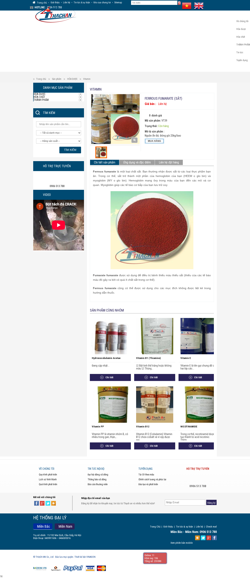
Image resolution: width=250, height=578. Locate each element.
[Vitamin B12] (154, 404)
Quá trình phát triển (48, 484)
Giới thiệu (55, 2)
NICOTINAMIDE (188, 426)
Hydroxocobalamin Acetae (106, 358)
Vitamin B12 (142, 426)
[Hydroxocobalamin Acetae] (110, 336)
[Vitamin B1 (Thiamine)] (154, 336)
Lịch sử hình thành (48, 479)
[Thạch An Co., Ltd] (54, 14)
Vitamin (86, 79)
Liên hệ (66, 2)
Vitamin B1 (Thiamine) (148, 358)
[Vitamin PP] (110, 404)
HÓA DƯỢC (72, 79)
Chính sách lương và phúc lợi (152, 479)
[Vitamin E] (199, 336)
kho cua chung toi (102, 2)
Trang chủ (41, 79)
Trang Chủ (155, 526)
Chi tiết (109, 377)
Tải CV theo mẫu (146, 474)
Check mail (211, 526)
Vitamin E (185, 358)
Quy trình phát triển (48, 474)
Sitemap (118, 2)
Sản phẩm (56, 79)
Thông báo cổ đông (97, 479)
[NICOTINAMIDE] (199, 404)
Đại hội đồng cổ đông (98, 474)
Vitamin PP (98, 426)
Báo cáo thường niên (98, 484)
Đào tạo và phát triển (148, 484)
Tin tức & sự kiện (82, 2)
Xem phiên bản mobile (182, 542)
